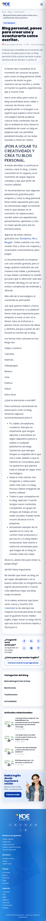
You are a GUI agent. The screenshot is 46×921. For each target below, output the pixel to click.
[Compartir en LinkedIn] (31, 641)
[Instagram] (15, 825)
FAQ (3, 895)
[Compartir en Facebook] (24, 641)
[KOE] (6, 4)
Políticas (5, 900)
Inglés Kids (6, 842)
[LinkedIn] (20, 825)
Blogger (9, 242)
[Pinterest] (36, 825)
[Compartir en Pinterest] (38, 648)
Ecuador (5, 883)
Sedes (4, 861)
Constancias (7, 905)
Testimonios (7, 864)
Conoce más (13, 794)
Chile (4, 880)
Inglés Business (8, 844)
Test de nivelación (9, 850)
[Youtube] (25, 825)
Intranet (5, 908)
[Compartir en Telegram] (31, 648)
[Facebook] (10, 825)
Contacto (6, 892)
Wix (34, 238)
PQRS (4, 897)
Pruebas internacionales (11, 847)
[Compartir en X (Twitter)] (38, 641)
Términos (5, 903)
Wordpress (25, 238)
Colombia (6, 873)
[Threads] (25, 830)
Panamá (5, 878)
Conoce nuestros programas (23, 662)
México (5, 875)
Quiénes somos (8, 858)
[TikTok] (31, 825)
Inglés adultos (7, 839)
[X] (20, 830)
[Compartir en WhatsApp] (24, 648)
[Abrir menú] (41, 4)
